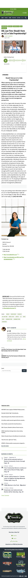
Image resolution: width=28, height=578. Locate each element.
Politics (14, 17)
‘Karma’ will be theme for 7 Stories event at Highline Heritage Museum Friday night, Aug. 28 (14, 478)
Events (6, 17)
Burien (7, 314)
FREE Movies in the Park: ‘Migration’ (15, 485)
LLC (20, 316)
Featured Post (16, 26)
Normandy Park (9, 319)
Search (2, 368)
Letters (18, 17)
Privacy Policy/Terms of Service (15, 576)
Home (2, 17)
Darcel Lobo (11, 316)
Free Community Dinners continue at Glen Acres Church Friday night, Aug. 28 (15, 469)
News (3, 319)
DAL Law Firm (4, 316)
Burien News (4, 26)
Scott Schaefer (8, 36)
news (24, 316)
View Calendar (5, 495)
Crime (10, 17)
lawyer (17, 316)
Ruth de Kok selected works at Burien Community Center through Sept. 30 (14, 461)
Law (21, 26)
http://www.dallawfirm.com (10, 254)
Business (23, 17)
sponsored (4, 321)
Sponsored (4, 28)
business (19, 314)
